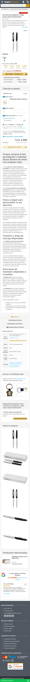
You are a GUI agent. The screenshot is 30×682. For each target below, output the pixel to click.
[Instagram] (13, 616)
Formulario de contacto (10, 645)
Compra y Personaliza (15, 74)
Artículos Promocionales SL (17, 678)
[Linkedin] (8, 616)
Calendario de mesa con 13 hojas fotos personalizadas (20, 558)
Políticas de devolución (10, 643)
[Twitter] (5, 616)
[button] (16, 63)
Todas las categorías (9, 648)
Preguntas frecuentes (10, 639)
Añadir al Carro (15, 147)
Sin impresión (7, 120)
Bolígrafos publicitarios (15, 363)
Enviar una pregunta (20, 418)
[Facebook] (10, 616)
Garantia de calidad (9, 626)
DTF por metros (8, 628)
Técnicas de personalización (12, 641)
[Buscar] (27, 5)
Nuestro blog (7, 630)
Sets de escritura (14, 366)
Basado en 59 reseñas (17, 668)
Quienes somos (8, 624)
